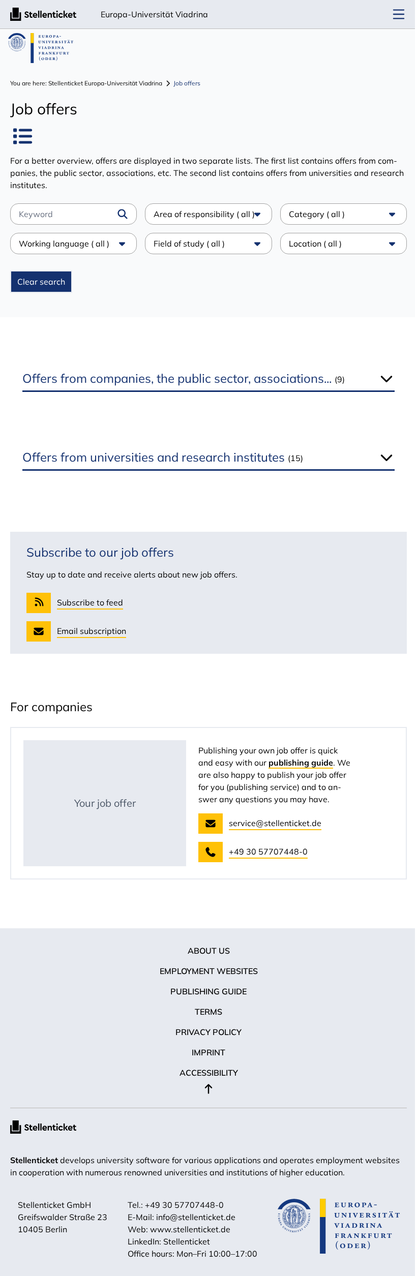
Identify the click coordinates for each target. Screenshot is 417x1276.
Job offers (186, 83)
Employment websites (205, 971)
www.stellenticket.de (186, 1229)
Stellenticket (34, 1160)
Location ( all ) (310, 243)
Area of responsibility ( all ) (201, 214)
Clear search (41, 282)
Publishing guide (205, 991)
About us (205, 951)
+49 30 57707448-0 (180, 1205)
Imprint (205, 1052)
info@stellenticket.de (191, 1217)
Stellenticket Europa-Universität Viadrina (105, 83)
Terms (205, 1012)
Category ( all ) (312, 214)
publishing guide (301, 762)
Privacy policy (205, 1032)
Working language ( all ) (64, 243)
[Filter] (122, 214)
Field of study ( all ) (186, 243)
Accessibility (204, 1073)
